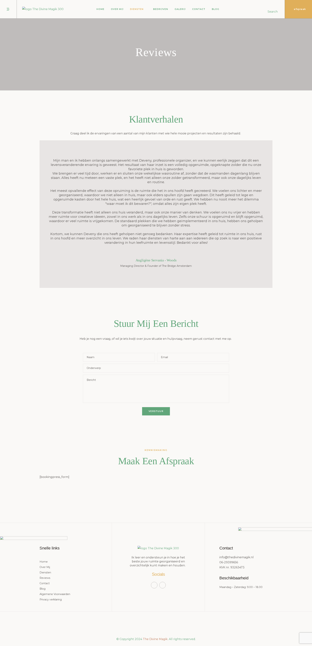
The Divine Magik (155, 639)
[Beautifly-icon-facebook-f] (154, 585)
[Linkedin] (162, 585)
